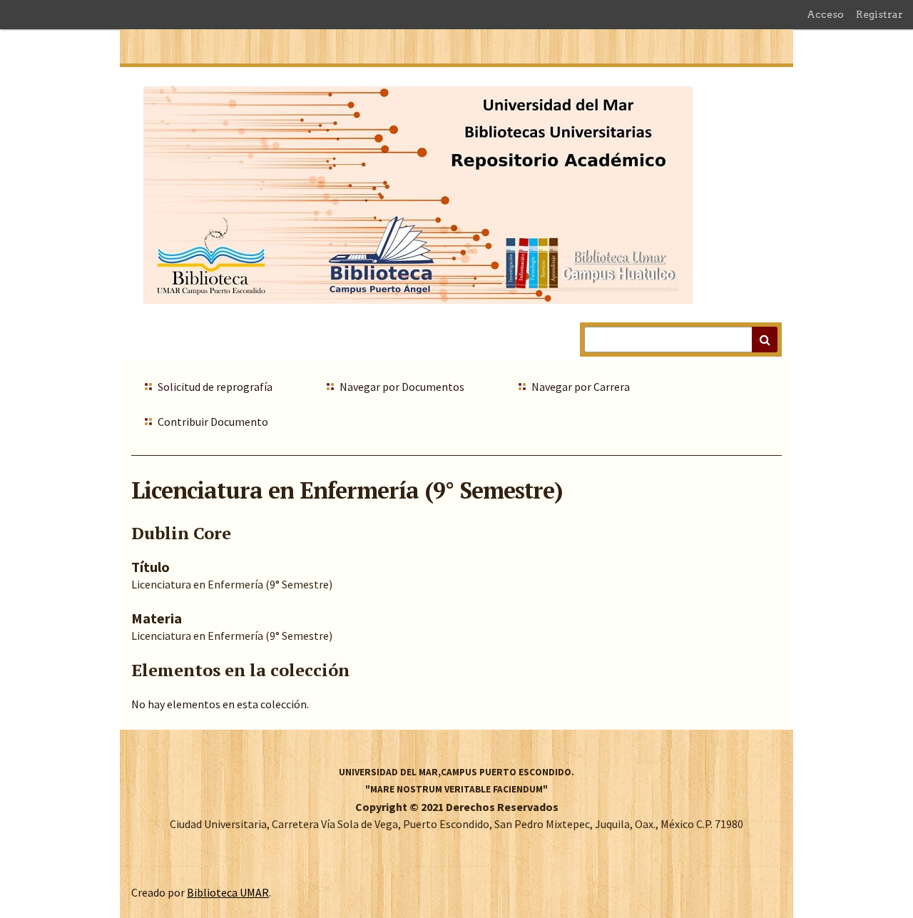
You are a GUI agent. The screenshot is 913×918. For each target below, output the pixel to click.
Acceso (825, 14)
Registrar (879, 14)
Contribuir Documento (213, 421)
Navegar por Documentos (402, 386)
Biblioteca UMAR (228, 892)
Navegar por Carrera (580, 386)
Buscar (764, 339)
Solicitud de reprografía (215, 386)
